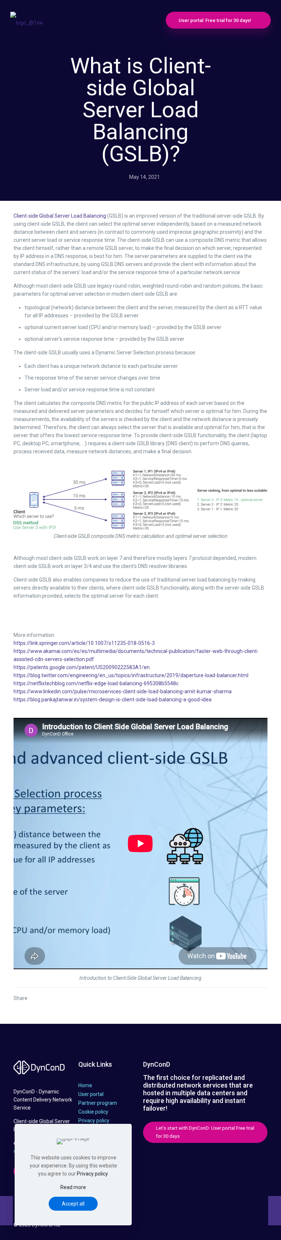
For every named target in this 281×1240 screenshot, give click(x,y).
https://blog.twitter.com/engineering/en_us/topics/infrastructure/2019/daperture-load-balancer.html (131, 675)
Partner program (97, 1103)
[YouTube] (210, 1226)
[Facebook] (190, 1226)
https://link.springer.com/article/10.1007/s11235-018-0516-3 (84, 643)
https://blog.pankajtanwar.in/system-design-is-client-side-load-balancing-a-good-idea (112, 699)
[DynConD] (26, 20)
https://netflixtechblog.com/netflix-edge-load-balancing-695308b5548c (96, 683)
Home (85, 1085)
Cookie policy (93, 1112)
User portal (91, 1094)
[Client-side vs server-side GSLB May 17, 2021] (274, 1210)
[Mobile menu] (145, 20)
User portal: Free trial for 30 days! (215, 20)
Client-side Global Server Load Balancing (60, 216)
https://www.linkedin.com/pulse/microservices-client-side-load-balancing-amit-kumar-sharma (123, 691)
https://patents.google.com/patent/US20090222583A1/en (82, 667)
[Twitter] (200, 1226)
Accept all (73, 1204)
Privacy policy (93, 1120)
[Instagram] (230, 1226)
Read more (73, 1187)
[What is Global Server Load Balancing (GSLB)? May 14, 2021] (6, 1210)
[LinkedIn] (220, 1226)
